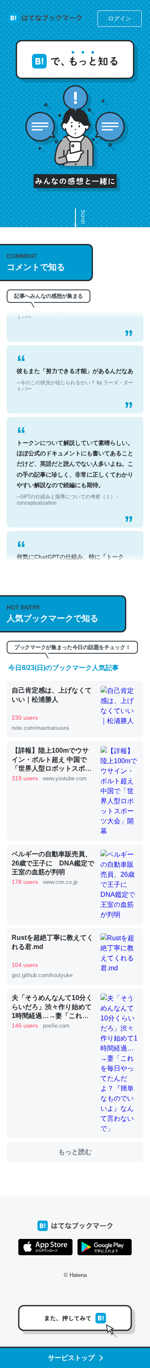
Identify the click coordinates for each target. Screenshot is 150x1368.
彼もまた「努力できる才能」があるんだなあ (75, 370)
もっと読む (75, 1151)
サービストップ (71, 1357)
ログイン (119, 18)
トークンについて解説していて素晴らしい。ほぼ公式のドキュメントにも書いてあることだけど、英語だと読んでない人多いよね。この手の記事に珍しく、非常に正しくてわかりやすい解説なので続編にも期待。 (75, 463)
